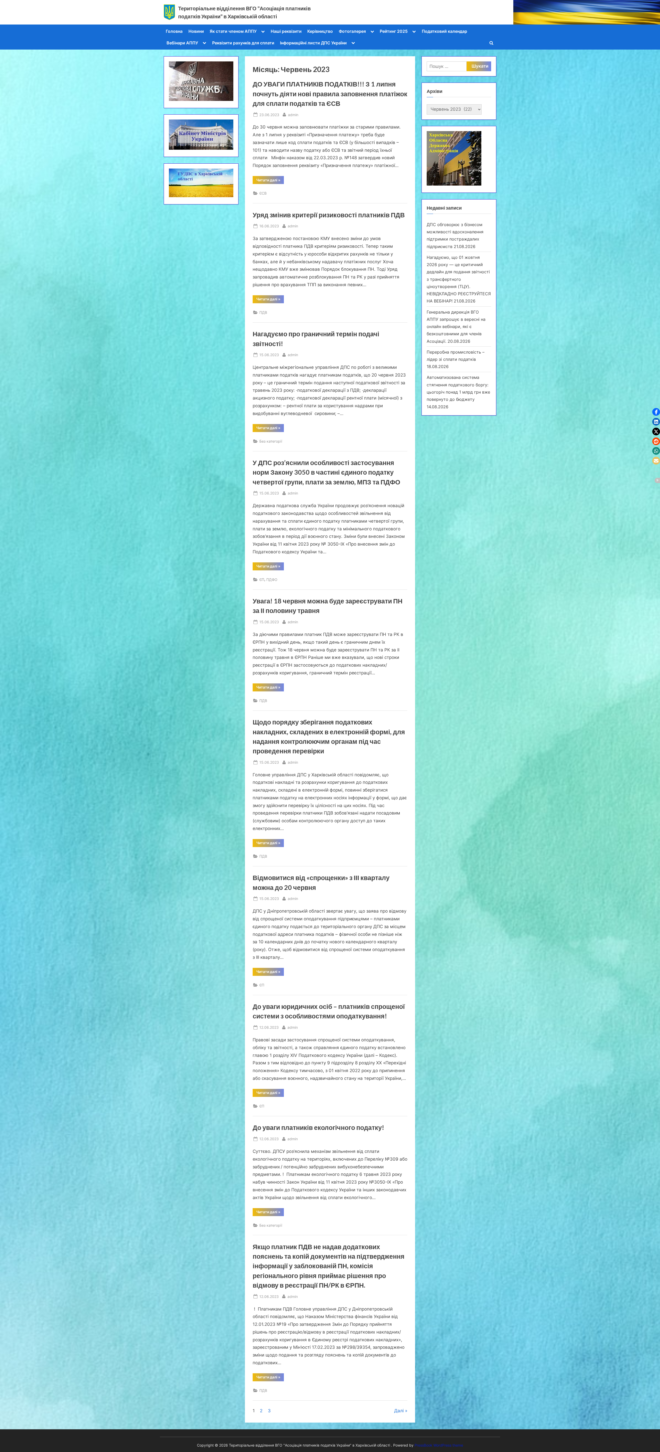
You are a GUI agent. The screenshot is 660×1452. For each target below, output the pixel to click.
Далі (399, 1410)
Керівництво (320, 31)
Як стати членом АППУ (233, 31)
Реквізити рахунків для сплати (243, 42)
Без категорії (270, 441)
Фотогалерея (352, 31)
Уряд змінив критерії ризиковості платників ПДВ (329, 215)
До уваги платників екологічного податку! (318, 1127)
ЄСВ (263, 193)
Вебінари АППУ (182, 42)
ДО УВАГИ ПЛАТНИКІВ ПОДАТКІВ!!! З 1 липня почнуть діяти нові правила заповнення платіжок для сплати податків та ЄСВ (330, 93)
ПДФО (271, 579)
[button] (656, 412)
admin (293, 114)
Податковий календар (444, 31)
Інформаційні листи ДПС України (313, 42)
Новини (196, 31)
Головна (174, 31)
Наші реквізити (286, 31)
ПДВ (263, 312)
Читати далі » (270, 181)
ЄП (261, 579)
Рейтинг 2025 (394, 31)
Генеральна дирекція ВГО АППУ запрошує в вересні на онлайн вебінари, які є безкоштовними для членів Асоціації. (456, 326)
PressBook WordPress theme (439, 1445)
